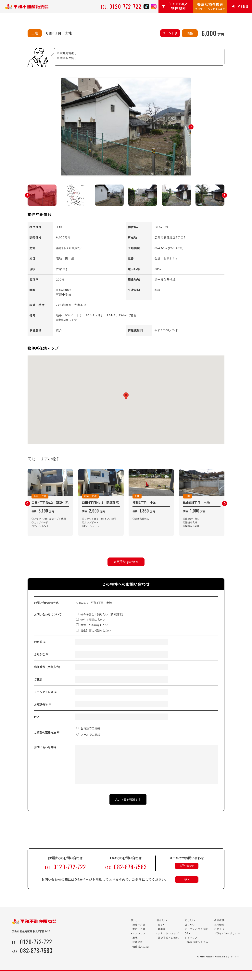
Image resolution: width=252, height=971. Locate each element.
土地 (135, 937)
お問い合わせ (187, 865)
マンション (138, 933)
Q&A (186, 879)
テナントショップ (168, 933)
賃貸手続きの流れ (168, 937)
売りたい (190, 920)
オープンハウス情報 (196, 929)
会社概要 (219, 920)
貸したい (190, 924)
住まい (162, 924)
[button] (191, 127)
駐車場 (162, 929)
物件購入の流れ (141, 946)
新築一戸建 (138, 924)
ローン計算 (170, 33)
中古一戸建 (138, 929)
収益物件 (137, 942)
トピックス (191, 937)
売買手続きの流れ (126, 562)
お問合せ (219, 929)
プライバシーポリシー (227, 933)
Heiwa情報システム (196, 942)
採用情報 (219, 924)
